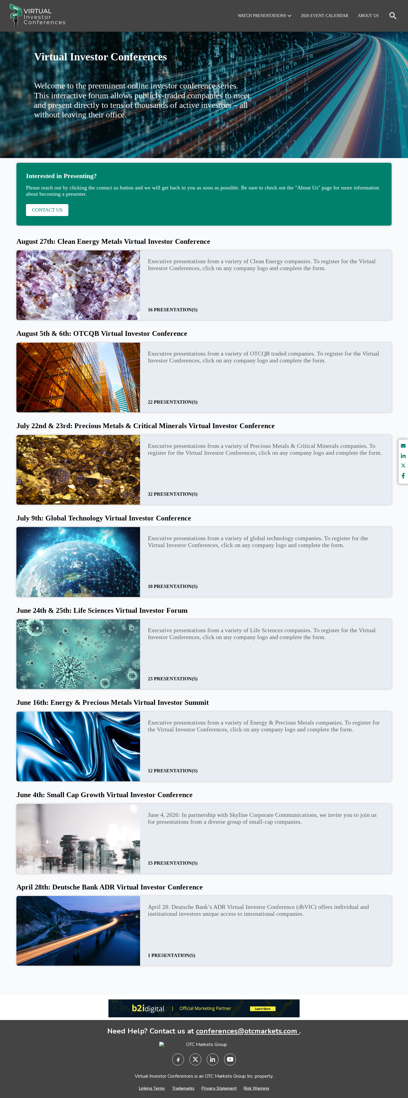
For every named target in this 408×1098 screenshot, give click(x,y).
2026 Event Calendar (324, 15)
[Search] (393, 16)
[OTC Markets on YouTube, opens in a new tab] (230, 1059)
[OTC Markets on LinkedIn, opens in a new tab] (212, 1059)
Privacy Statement (219, 1088)
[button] (264, 15)
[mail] (403, 446)
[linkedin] (403, 456)
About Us (368, 15)
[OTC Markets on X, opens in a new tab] (195, 1059)
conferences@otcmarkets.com (247, 1031)
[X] (403, 466)
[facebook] (403, 476)
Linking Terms (152, 1088)
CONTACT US (47, 210)
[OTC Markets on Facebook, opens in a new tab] (178, 1059)
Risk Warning (256, 1088)
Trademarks (183, 1088)
